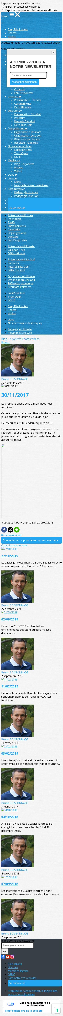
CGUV (11, 974)
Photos (12, 33)
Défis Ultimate (22, 107)
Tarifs (11, 222)
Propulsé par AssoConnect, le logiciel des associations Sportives (32, 992)
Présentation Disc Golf (27, 114)
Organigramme (17, 233)
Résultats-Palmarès (26, 142)
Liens (17, 181)
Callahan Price (22, 103)
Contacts (19, 89)
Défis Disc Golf (23, 125)
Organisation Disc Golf (28, 135)
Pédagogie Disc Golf (26, 196)
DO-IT (18, 157)
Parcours (19, 118)
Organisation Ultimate (27, 132)
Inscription (14, 219)
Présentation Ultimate (27, 100)
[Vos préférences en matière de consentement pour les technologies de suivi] (57, 1010)
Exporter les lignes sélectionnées (21, 3)
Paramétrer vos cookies (22, 978)
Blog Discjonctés (18, 29)
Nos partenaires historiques (31, 185)
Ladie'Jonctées (23, 150)
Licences (13, 967)
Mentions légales (18, 971)
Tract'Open (21, 153)
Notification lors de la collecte (24, 1010)
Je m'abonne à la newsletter (18, 940)
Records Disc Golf (24, 121)
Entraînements (17, 226)
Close (53, 52)
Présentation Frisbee (20, 215)
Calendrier (14, 229)
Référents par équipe (27, 139)
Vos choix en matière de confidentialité (35, 1004)
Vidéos (12, 36)
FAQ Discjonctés (23, 93)
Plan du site (15, 963)
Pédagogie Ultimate (26, 192)
